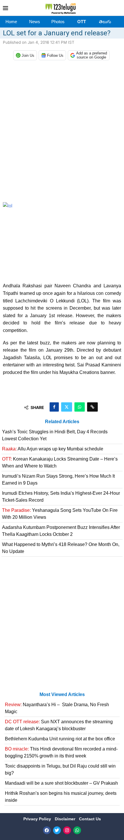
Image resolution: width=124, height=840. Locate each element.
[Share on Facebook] (54, 407)
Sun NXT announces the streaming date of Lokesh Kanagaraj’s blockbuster (59, 725)
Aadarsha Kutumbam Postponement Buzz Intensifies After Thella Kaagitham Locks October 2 (61, 531)
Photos (58, 21)
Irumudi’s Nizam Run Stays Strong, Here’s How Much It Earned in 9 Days (58, 479)
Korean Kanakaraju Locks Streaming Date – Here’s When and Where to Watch (60, 462)
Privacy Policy (37, 819)
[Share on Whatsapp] (79, 407)
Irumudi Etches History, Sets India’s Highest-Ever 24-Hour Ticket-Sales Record (61, 497)
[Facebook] (47, 830)
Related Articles (62, 421)
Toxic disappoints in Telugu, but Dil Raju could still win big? (60, 769)
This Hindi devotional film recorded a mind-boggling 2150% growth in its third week (61, 752)
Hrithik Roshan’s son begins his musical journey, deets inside (61, 797)
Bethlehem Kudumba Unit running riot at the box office (60, 738)
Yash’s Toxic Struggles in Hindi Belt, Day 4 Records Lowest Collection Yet (55, 435)
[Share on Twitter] (66, 407)
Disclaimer (65, 819)
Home (11, 21)
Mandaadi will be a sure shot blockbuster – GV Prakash (61, 783)
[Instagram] (67, 830)
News (34, 21)
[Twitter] (57, 830)
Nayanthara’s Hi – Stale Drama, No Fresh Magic (57, 708)
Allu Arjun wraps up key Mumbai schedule (52, 448)
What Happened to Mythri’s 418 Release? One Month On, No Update (60, 548)
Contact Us (90, 819)
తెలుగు (105, 21)
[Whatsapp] (77, 830)
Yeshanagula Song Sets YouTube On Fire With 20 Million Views (60, 514)
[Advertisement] (62, 132)
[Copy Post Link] (92, 407)
